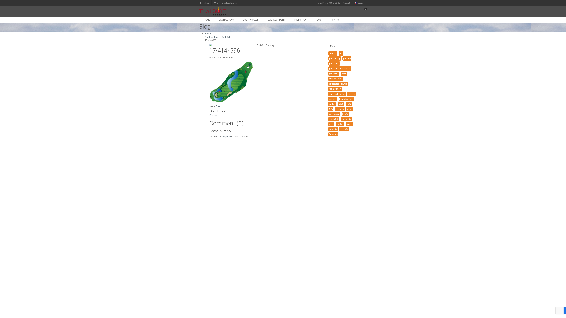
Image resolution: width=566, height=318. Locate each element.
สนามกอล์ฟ (346, 119)
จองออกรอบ (334, 114)
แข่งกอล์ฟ (344, 129)
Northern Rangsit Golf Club (218, 36)
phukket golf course (338, 83)
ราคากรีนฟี (333, 119)
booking (332, 53)
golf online (334, 73)
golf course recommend (339, 68)
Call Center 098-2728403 (330, 3)
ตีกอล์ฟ (345, 114)
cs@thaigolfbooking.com (227, 3)
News (318, 20)
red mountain (335, 88)
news (344, 73)
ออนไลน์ (340, 124)
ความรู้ (350, 109)
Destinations (226, 20)
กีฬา (331, 109)
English (361, 3)
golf (341, 53)
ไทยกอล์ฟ (333, 134)
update (332, 104)
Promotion (300, 20)
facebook (206, 3)
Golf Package (250, 20)
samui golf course (337, 94)
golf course (334, 63)
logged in (226, 136)
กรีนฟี (341, 104)
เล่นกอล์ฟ (333, 129)
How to (335, 20)
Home (207, 20)
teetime (351, 94)
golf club (347, 58)
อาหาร (349, 124)
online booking (335, 78)
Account (346, 3)
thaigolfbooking (346, 99)
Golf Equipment (276, 20)
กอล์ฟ (348, 104)
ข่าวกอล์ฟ (340, 109)
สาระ (331, 124)
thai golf (332, 99)
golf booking (334, 58)
